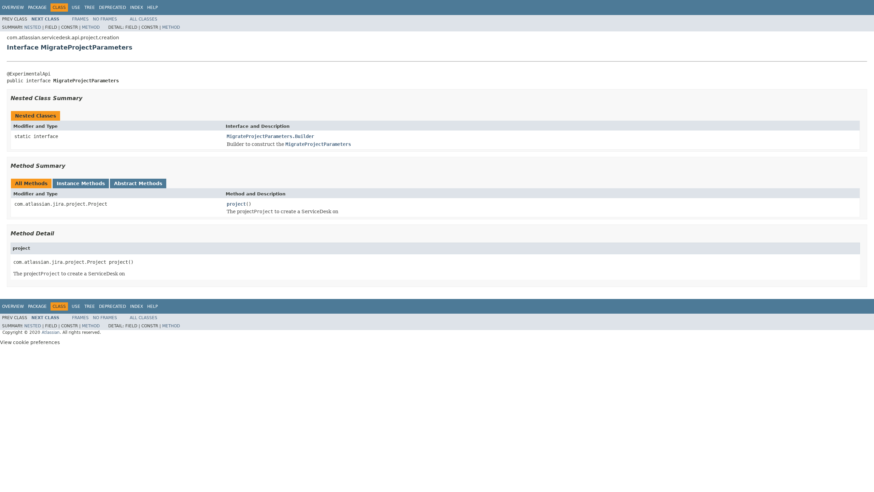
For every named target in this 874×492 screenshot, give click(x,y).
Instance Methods (81, 183)
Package (37, 7)
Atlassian (51, 332)
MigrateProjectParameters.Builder (270, 136)
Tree (89, 7)
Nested (32, 27)
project (236, 204)
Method (91, 27)
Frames (80, 19)
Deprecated (112, 7)
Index (136, 7)
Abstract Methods (138, 183)
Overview (13, 7)
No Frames (105, 19)
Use (76, 7)
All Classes (143, 19)
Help (152, 7)
